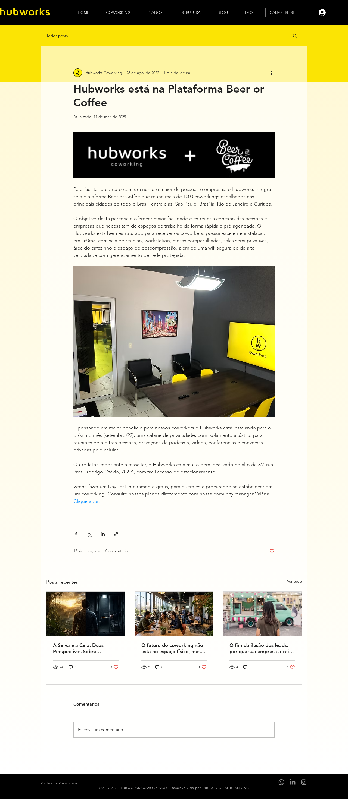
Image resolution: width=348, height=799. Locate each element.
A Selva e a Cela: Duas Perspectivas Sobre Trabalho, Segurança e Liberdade (78, 648)
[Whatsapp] (281, 782)
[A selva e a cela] (85, 614)
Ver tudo (294, 581)
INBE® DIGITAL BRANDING (225, 788)
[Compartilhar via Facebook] (76, 534)
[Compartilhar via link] (116, 534)
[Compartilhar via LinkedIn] (102, 534)
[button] (294, 35)
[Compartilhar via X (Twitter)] (89, 534)
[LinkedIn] (292, 782)
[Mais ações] (271, 73)
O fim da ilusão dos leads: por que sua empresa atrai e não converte (261, 648)
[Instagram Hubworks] (303, 782)
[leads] (262, 614)
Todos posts (57, 35)
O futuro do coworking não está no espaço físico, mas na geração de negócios (172, 648)
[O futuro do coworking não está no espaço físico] (174, 614)
